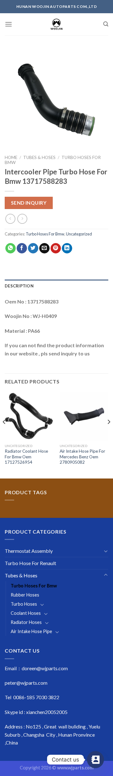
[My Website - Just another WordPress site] (56, 24)
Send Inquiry (29, 203)
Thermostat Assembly (29, 551)
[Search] (105, 24)
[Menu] (8, 24)
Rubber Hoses (25, 595)
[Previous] (4, 434)
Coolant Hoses (26, 613)
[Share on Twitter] (33, 248)
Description (19, 285)
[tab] (56, 286)
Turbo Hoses (24, 604)
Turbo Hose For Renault (30, 563)
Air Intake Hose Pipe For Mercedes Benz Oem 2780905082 (82, 457)
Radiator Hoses (26, 622)
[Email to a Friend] (44, 248)
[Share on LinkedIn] (67, 248)
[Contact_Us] (95, 759)
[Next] (108, 434)
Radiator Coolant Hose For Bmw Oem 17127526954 (26, 457)
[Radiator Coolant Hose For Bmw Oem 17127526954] (29, 416)
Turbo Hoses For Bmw (45, 233)
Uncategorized (79, 233)
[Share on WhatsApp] (10, 248)
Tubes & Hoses (39, 157)
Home (11, 157)
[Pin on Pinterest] (56, 248)
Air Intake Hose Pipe (31, 631)
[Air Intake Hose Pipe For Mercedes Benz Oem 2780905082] (84, 416)
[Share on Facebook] (22, 248)
